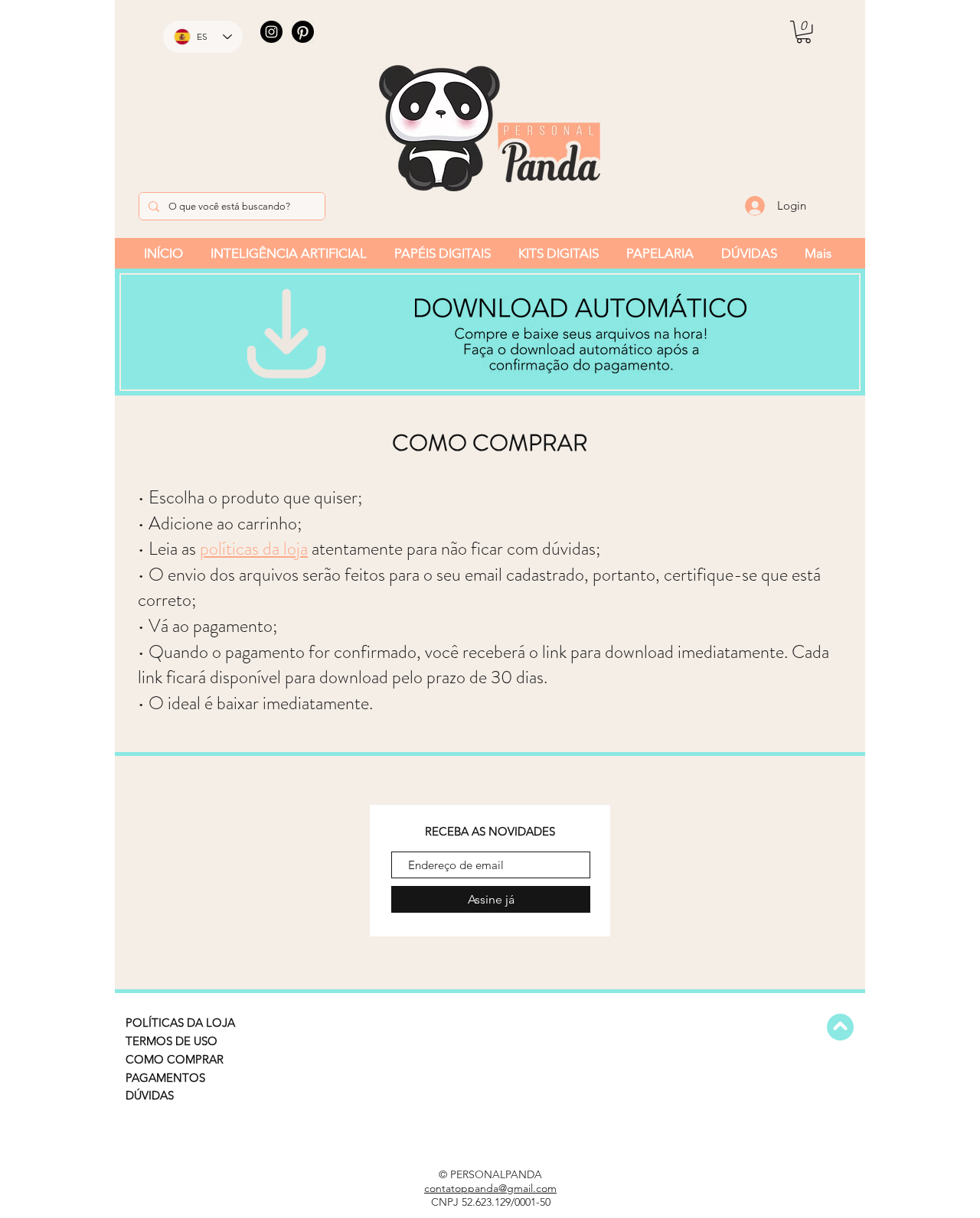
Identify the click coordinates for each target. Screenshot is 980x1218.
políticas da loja (254, 549)
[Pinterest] (303, 32)
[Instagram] (271, 32)
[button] (803, 32)
